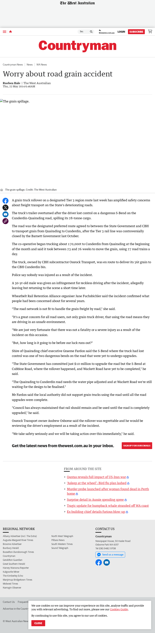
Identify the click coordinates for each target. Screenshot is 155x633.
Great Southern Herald (14, 563)
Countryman (9, 556)
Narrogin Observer (12, 587)
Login (121, 31)
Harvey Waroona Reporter (16, 567)
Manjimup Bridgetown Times (17, 579)
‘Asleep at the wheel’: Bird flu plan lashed (96, 483)
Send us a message (112, 554)
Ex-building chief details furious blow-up (96, 512)
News (30, 64)
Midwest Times (10, 583)
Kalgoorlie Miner (11, 571)
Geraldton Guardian (12, 559)
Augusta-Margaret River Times (18, 540)
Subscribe (136, 31)
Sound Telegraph (59, 548)
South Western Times (62, 544)
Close (38, 623)
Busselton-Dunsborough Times (18, 552)
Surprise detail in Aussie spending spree (95, 499)
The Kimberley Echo (13, 575)
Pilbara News (57, 540)
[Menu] (4, 32)
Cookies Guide (119, 609)
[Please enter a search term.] (91, 31)
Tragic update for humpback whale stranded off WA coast (108, 506)
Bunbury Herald (11, 548)
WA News (41, 64)
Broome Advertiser (12, 544)
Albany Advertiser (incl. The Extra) (20, 536)
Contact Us (9, 601)
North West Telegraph (62, 536)
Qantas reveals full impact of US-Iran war (96, 477)
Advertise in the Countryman (18, 608)
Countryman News (13, 64)
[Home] (10, 31)
